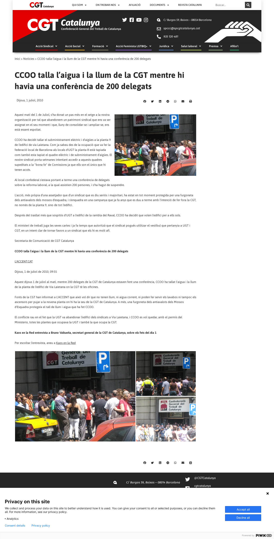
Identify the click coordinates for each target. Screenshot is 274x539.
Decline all (243, 517)
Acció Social (72, 46)
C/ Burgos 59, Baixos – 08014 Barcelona (187, 19)
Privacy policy (40, 525)
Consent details (15, 525)
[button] (144, 101)
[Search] (248, 5)
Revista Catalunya (190, 4)
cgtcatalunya (202, 485)
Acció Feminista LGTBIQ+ (131, 46)
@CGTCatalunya (205, 478)
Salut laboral (189, 46)
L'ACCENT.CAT (24, 261)
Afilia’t (234, 46)
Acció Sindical (44, 46)
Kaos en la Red (66, 343)
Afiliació (135, 4)
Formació (98, 46)
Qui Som (77, 4)
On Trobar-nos (106, 4)
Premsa (213, 46)
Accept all (243, 509)
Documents (157, 4)
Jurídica (164, 46)
